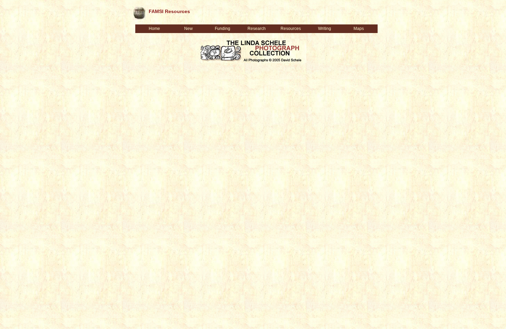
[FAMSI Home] (139, 11)
